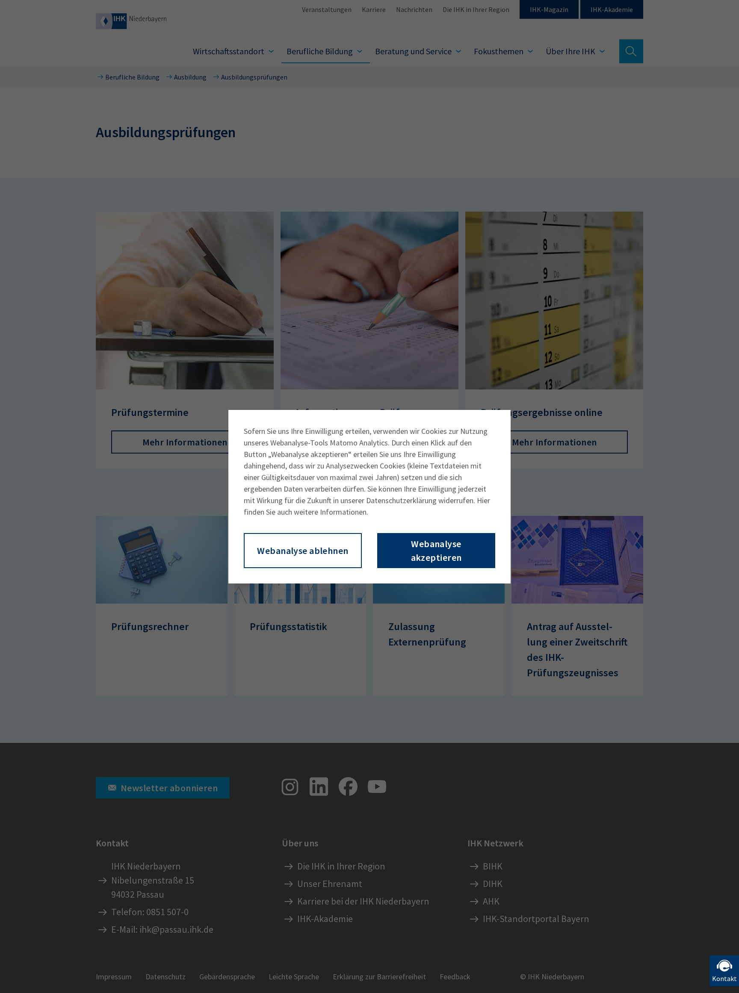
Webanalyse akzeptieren (436, 550)
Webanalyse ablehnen (302, 551)
